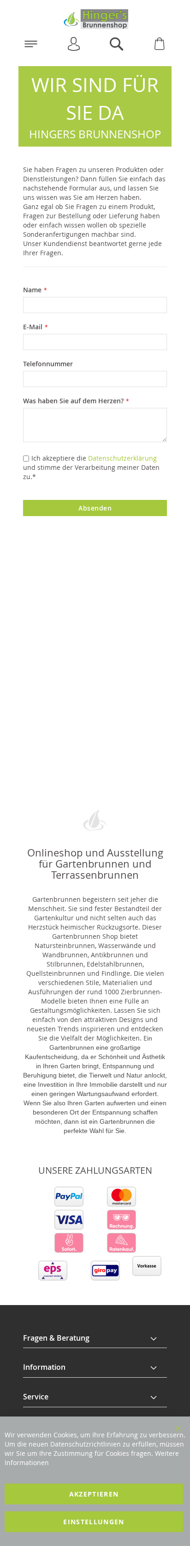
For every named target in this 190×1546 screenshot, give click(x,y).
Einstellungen (94, 1521)
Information (44, 1367)
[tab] (95, 1338)
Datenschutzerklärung (122, 458)
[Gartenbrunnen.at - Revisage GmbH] (95, 19)
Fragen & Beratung (56, 1338)
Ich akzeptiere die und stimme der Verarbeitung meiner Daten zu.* (91, 467)
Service (35, 1397)
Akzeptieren (94, 1494)
